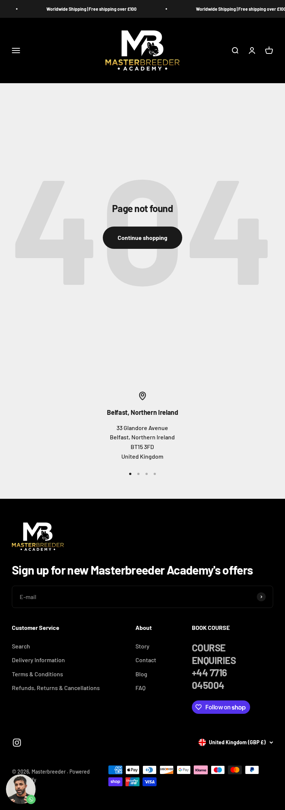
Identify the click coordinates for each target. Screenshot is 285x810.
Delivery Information (38, 659)
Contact (145, 659)
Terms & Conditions (37, 673)
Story (142, 646)
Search (21, 646)
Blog (141, 673)
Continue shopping (142, 237)
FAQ (140, 687)
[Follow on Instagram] (17, 743)
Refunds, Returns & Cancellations (56, 687)
